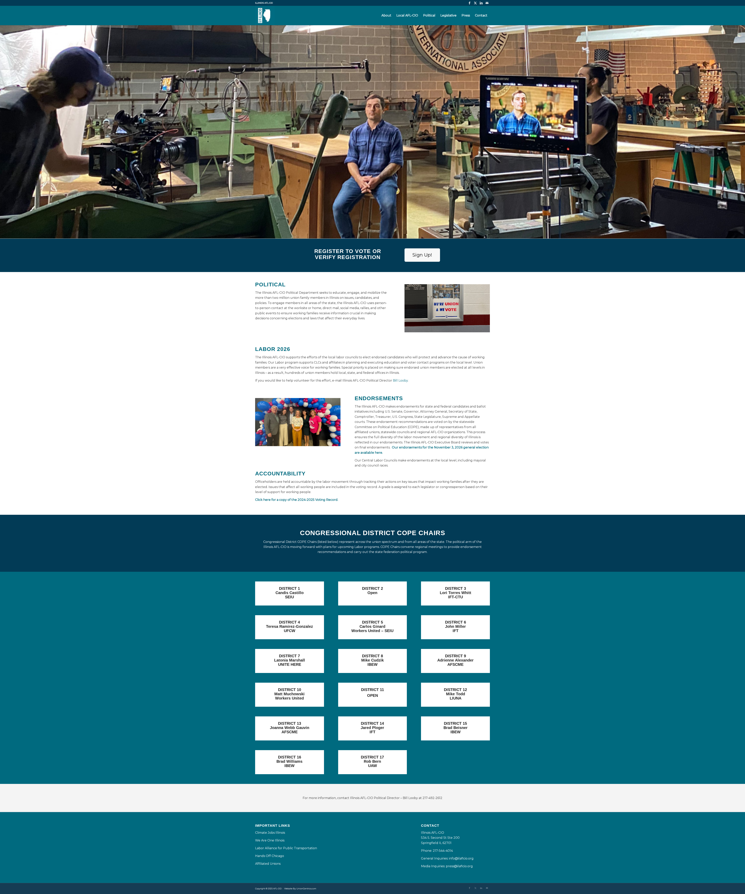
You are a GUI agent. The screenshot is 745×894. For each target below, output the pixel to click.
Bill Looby (400, 380)
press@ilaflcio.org (459, 866)
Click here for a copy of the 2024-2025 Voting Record (296, 500)
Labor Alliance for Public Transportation (286, 848)
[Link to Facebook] (469, 3)
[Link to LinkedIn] (481, 3)
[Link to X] (475, 3)
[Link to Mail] (487, 3)
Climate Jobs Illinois (270, 832)
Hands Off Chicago (269, 856)
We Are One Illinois (270, 840)
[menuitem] (386, 15)
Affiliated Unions (268, 863)
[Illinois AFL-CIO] (265, 15)
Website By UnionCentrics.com (300, 888)
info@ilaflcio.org (461, 858)
